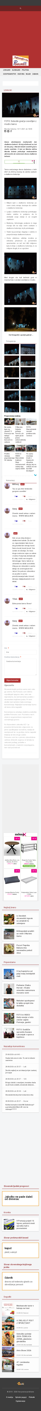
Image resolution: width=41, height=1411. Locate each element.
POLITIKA (25, 70)
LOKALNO (6, 70)
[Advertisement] (20, 34)
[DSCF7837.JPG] (28, 384)
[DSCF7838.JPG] (12, 396)
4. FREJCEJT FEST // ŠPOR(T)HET (25, 1321)
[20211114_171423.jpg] (28, 361)
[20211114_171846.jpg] (12, 373)
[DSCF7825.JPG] (12, 350)
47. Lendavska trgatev (23, 1363)
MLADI (28, 74)
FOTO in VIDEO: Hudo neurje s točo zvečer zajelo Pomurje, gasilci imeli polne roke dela (25, 1019)
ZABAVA (35, 74)
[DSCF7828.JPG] (28, 373)
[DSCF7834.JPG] (12, 384)
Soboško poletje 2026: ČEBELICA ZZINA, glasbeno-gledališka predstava (24, 1338)
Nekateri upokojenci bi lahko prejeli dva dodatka (26, 1003)
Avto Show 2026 (24, 1350)
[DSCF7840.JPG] (28, 396)
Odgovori (30, 499)
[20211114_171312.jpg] (12, 361)
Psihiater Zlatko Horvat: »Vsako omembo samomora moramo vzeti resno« (26, 989)
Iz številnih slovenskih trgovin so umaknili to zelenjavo (25, 919)
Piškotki (32, 1397)
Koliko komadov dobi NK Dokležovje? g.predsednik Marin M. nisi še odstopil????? (19, 1107)
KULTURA (21, 74)
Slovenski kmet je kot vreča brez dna (19, 1095)
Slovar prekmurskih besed (16, 1237)
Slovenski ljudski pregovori (16, 1186)
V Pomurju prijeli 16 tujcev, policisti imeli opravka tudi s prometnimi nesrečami (26, 1225)
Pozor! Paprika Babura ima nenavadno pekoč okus (24, 949)
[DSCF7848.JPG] (28, 408)
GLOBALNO (16, 70)
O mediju (9, 1397)
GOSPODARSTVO (9, 74)
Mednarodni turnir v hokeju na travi (25, 1307)
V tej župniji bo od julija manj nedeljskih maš (26, 973)
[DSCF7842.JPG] (12, 408)
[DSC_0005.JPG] (28, 350)
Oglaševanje (20, 1401)
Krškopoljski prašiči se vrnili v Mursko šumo (25, 933)
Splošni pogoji (21, 1397)
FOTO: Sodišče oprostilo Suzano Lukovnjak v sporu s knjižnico (25, 1033)
